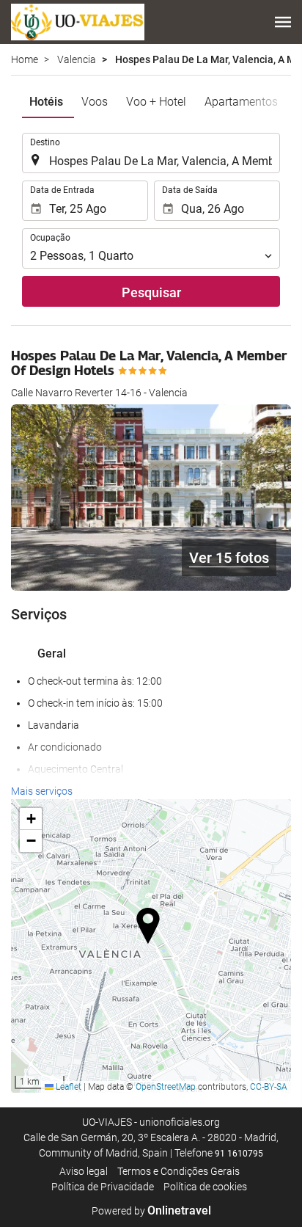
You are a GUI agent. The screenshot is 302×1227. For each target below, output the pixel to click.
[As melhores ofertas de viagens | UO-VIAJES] (77, 22)
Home (24, 59)
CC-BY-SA (268, 1087)
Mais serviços (42, 791)
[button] (283, 22)
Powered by (151, 1211)
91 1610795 (239, 1153)
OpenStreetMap (166, 1087)
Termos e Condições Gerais (178, 1171)
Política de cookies (205, 1187)
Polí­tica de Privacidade (102, 1187)
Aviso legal (83, 1171)
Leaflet (67, 1087)
